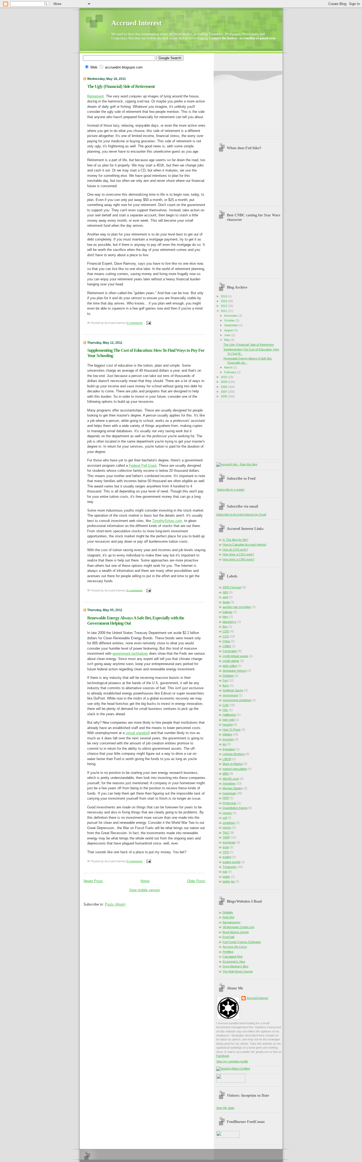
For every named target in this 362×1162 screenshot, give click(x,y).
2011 (224, 310)
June (227, 335)
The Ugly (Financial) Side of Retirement (121, 86)
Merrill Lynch (231, 778)
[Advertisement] (242, 105)
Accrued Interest (136, 23)
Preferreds (229, 803)
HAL (225, 709)
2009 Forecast (232, 587)
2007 (224, 391)
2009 (224, 381)
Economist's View (234, 961)
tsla (225, 871)
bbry (225, 616)
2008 (224, 386)
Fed (225, 680)
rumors (227, 812)
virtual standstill (138, 733)
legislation (229, 749)
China (226, 641)
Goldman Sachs (233, 690)
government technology (130, 653)
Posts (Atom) (115, 904)
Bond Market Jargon (236, 932)
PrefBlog (228, 951)
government (230, 695)
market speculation (235, 768)
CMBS (227, 646)
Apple (226, 602)
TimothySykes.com (167, 521)
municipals (229, 793)
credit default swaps (235, 656)
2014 (224, 296)
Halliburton (229, 714)
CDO (226, 631)
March (228, 367)
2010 (224, 377)
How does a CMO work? (238, 559)
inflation (227, 734)
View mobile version (144, 890)
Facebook (222, 1055)
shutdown (229, 822)
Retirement (95, 96)
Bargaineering (231, 922)
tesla (226, 847)
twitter (226, 876)
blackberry (229, 621)
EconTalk (229, 936)
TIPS (226, 852)
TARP (226, 837)
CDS (226, 636)
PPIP (226, 798)
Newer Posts (93, 881)
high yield (229, 719)
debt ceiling (230, 665)
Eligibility (228, 912)
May (227, 339)
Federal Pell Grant (143, 466)
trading (227, 857)
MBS (226, 773)
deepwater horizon (234, 670)
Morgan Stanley (233, 788)
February (230, 372)
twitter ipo (229, 881)
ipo (224, 744)
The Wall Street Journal (238, 971)
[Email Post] (148, 322)
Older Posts (196, 881)
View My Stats (225, 1107)
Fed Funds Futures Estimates (242, 942)
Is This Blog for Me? (235, 539)
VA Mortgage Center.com (238, 927)
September (231, 325)
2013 (224, 301)
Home (144, 881)
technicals (229, 842)
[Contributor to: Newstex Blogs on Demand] (230, 1081)
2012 (224, 305)
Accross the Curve (235, 946)
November (231, 315)
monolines (229, 783)
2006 (224, 396)
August (229, 330)
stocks (227, 827)
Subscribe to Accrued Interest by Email (241, 514)
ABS (225, 592)
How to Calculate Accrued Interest (244, 544)
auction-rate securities (237, 606)
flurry (226, 685)
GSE (226, 705)
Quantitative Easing (235, 807)
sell (225, 817)
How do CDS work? (235, 549)
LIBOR (227, 759)
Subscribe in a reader (231, 489)
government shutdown (237, 700)
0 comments (135, 322)
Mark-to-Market (233, 763)
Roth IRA (228, 917)
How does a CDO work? (238, 554)
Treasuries (230, 866)
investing (228, 739)
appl (225, 597)
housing (228, 724)
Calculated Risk (233, 956)
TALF (226, 832)
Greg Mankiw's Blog (235, 966)
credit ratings (231, 660)
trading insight (231, 862)
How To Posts (232, 729)
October (230, 320)
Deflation (228, 675)
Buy (225, 626)
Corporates (230, 651)
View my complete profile (232, 1061)
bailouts (227, 612)
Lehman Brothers (234, 754)
